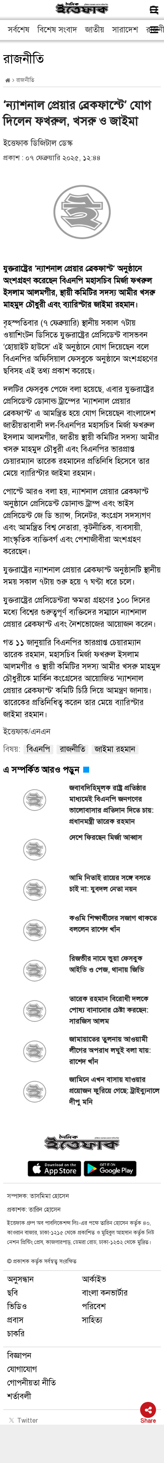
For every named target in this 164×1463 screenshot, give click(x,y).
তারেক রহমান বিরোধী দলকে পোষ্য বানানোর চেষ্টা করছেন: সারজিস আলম (108, 1010)
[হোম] (7, 80)
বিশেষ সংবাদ (57, 30)
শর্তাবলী (19, 1396)
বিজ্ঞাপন (19, 1356)
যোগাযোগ (22, 1369)
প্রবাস (15, 1320)
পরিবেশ (94, 1307)
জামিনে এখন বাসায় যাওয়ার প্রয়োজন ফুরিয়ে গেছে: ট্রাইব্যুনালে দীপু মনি (114, 1090)
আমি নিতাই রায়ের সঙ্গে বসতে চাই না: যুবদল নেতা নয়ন (109, 883)
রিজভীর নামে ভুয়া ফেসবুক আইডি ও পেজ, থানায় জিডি (106, 964)
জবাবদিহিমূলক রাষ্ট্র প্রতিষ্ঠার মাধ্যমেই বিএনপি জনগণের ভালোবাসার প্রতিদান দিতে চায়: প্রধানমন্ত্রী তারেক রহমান (111, 804)
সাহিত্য (92, 1320)
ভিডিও (17, 1307)
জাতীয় (94, 30)
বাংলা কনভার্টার (105, 1293)
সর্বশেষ (18, 30)
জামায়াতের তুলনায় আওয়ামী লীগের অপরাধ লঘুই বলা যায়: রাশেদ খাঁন (110, 1050)
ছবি (12, 1293)
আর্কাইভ (94, 1279)
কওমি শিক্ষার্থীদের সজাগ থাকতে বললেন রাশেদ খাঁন (113, 924)
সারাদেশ (125, 30)
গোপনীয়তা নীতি (31, 1383)
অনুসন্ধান (20, 1279)
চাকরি (16, 1334)
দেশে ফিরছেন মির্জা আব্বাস (105, 837)
